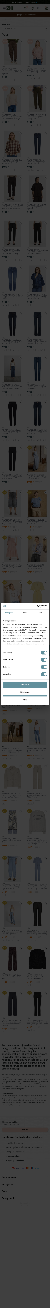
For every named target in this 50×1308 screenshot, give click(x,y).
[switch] (44, 660)
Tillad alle (25, 685)
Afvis (25, 700)
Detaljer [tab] (25, 613)
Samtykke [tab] (9, 613)
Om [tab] (41, 613)
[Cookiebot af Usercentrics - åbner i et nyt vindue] (37, 606)
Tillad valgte (25, 692)
